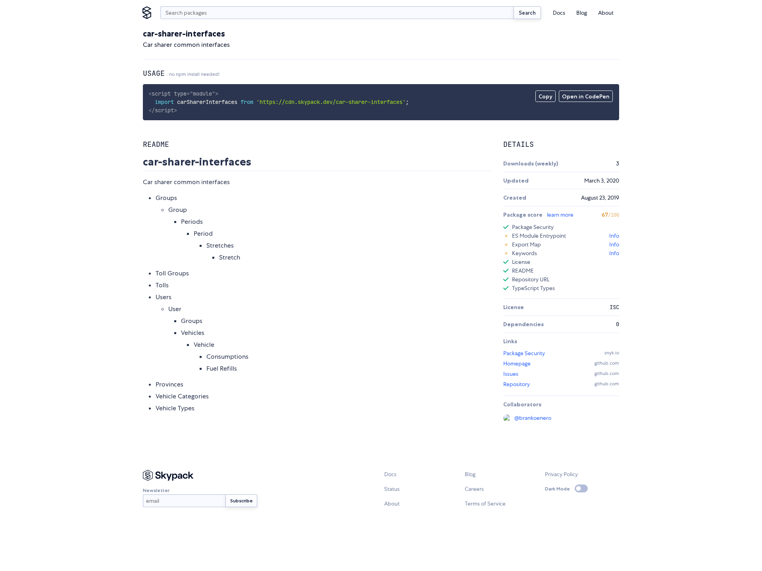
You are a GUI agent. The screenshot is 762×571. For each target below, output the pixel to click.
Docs (559, 12)
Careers (474, 488)
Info (614, 236)
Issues (510, 373)
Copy (545, 96)
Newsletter (156, 490)
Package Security (524, 353)
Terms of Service (485, 503)
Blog (581, 12)
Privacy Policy (561, 474)
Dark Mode (557, 489)
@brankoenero (532, 417)
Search (527, 13)
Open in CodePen (586, 96)
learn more (560, 214)
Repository (516, 384)
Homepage (517, 363)
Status (392, 488)
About (606, 12)
